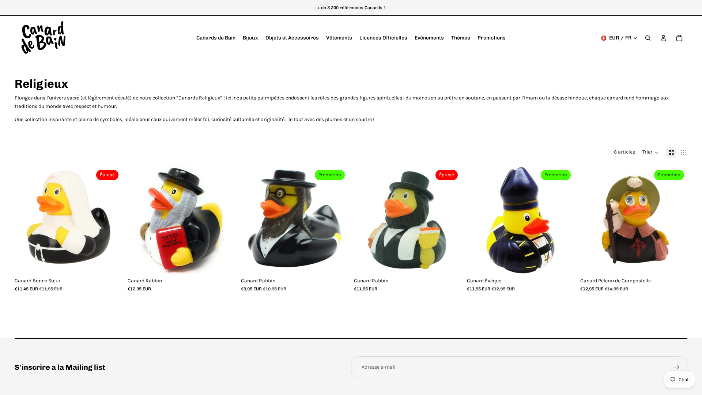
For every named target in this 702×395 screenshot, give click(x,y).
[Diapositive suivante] (111, 220)
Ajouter (569, 262)
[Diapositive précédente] (26, 220)
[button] (650, 152)
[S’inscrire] (676, 367)
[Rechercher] (648, 38)
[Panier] (679, 38)
